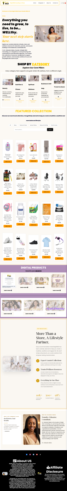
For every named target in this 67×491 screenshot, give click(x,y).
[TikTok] (40, 454)
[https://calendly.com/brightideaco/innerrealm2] (12, 305)
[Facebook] (26, 454)
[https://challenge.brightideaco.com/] (55, 305)
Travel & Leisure (54, 125)
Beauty (15, 125)
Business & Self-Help (44, 125)
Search (50, 129)
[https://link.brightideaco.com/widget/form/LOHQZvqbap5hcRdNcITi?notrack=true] (58, 281)
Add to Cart (7, 161)
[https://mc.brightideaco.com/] (42, 281)
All (10, 125)
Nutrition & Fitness (23, 125)
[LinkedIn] (33, 454)
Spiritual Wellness (33, 125)
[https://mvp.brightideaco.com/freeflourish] (25, 281)
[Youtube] (37, 454)
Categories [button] (41, 3)
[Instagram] (30, 454)
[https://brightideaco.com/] (33, 305)
